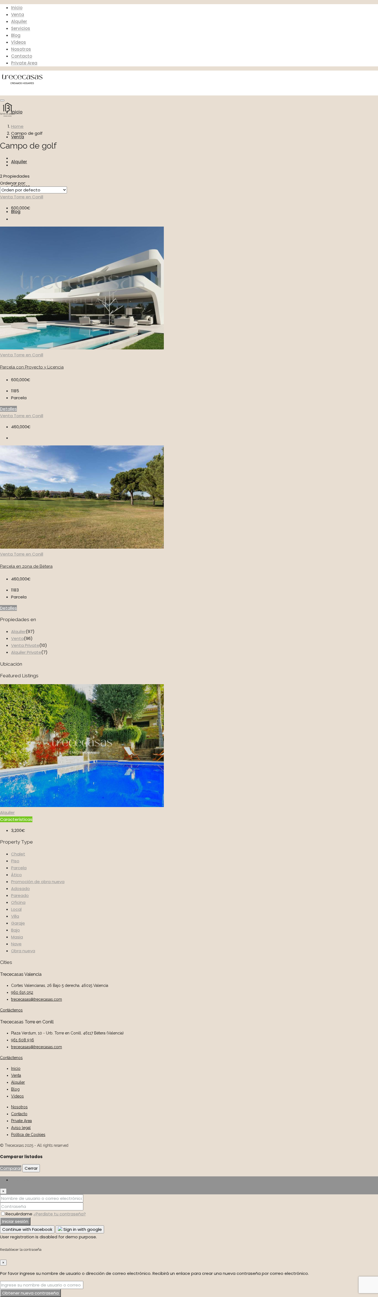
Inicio (16, 8)
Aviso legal (21, 1127)
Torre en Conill (28, 197)
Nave (16, 944)
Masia (17, 937)
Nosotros (21, 49)
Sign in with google (82, 1229)
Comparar (10, 1168)
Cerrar (31, 1168)
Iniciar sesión (15, 1221)
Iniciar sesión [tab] (24, 1180)
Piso (15, 861)
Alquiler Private (26, 652)
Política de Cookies (28, 1134)
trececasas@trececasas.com (36, 999)
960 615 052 (22, 992)
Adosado (20, 888)
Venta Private (25, 645)
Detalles (8, 409)
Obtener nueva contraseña (30, 1293)
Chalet (18, 854)
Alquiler (19, 21)
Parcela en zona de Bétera (26, 566)
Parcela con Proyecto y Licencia (32, 367)
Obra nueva (23, 951)
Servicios (20, 28)
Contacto (21, 56)
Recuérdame (19, 1214)
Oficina (18, 902)
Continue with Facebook (27, 1229)
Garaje (18, 923)
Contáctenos (11, 1010)
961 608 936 (22, 1040)
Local (16, 909)
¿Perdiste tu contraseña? (59, 1214)
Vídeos (18, 42)
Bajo (15, 930)
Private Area (24, 63)
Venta (17, 14)
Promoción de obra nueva (37, 881)
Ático (16, 875)
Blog (15, 35)
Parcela (19, 868)
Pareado (20, 895)
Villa (15, 916)
